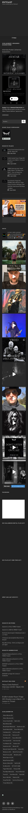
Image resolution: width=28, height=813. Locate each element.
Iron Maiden (7, 743)
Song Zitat (7, 780)
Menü (14, 37)
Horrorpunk (7, 740)
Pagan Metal (7, 769)
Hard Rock (6, 738)
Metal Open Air (8, 757)
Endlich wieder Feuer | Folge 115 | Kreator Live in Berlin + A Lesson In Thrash (16, 160)
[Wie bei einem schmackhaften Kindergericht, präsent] (14, 472)
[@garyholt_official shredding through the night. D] (14, 301)
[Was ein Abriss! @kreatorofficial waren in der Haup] (14, 325)
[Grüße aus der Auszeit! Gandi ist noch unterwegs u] (14, 252)
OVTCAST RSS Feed (8, 681)
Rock (21, 774)
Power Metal (20, 771)
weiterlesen (5, 114)
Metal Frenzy (7, 754)
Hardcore (15, 735)
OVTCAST (16, 766)
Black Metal (7, 723)
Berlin (17, 721)
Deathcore (21, 726)
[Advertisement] (14, 20)
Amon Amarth (8, 721)
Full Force (16, 732)
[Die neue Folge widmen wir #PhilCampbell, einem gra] (14, 447)
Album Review (8, 715)
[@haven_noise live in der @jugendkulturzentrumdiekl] (14, 374)
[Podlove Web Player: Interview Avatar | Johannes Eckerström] (14, 90)
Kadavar (16, 743)
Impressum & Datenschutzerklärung (11, 807)
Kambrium (7, 746)
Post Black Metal (8, 771)
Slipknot (16, 777)
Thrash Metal (7, 783)
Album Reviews (8, 718)
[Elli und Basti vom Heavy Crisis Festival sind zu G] (14, 276)
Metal (21, 749)
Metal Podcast (8, 760)
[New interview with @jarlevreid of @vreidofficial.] (14, 350)
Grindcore (6, 735)
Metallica (17, 754)
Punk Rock (13, 774)
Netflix (17, 763)
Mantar (16, 746)
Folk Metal (7, 732)
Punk (5, 774)
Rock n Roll (7, 777)
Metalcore (7, 752)
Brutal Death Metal (9, 726)
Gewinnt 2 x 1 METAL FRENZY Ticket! (12, 630)
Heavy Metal (16, 738)
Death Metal (7, 729)
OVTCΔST (7, 2)
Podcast (17, 769)
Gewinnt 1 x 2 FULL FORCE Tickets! (11, 626)
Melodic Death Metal (9, 749)
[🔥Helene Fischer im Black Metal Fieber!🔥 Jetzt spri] (14, 423)
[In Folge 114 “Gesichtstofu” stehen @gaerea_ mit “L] (14, 398)
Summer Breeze (18, 780)
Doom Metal (18, 729)
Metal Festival (17, 752)
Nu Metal (6, 766)
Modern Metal (8, 763)
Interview (16, 740)
